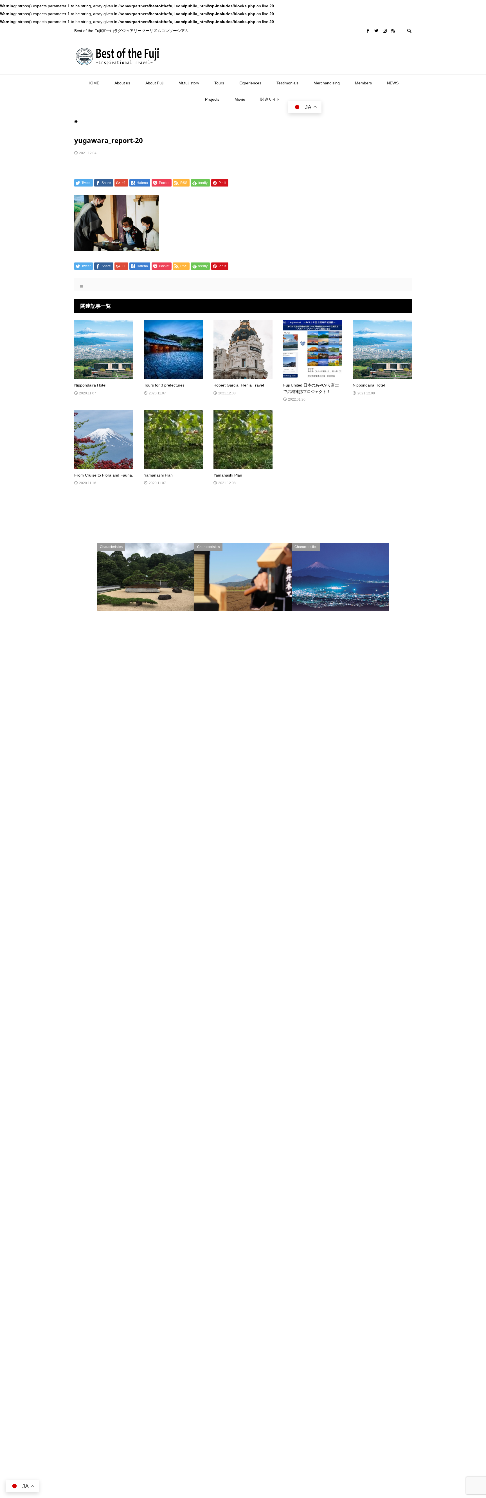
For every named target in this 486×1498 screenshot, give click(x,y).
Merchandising (327, 83)
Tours (219, 83)
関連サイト (270, 99)
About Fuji (154, 83)
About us (122, 83)
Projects (212, 99)
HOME (93, 83)
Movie (240, 99)
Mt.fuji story (189, 83)
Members (363, 83)
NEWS (393, 83)
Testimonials (287, 83)
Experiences (250, 83)
